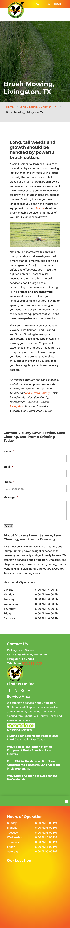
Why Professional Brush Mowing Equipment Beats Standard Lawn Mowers (30, 750)
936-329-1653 (50, 4)
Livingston (16, 406)
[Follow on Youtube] (29, 690)
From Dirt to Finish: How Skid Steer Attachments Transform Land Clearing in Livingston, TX (33, 765)
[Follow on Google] (22, 690)
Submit (8, 526)
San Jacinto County (37, 393)
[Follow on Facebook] (9, 690)
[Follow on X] (16, 690)
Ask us (39, 208)
